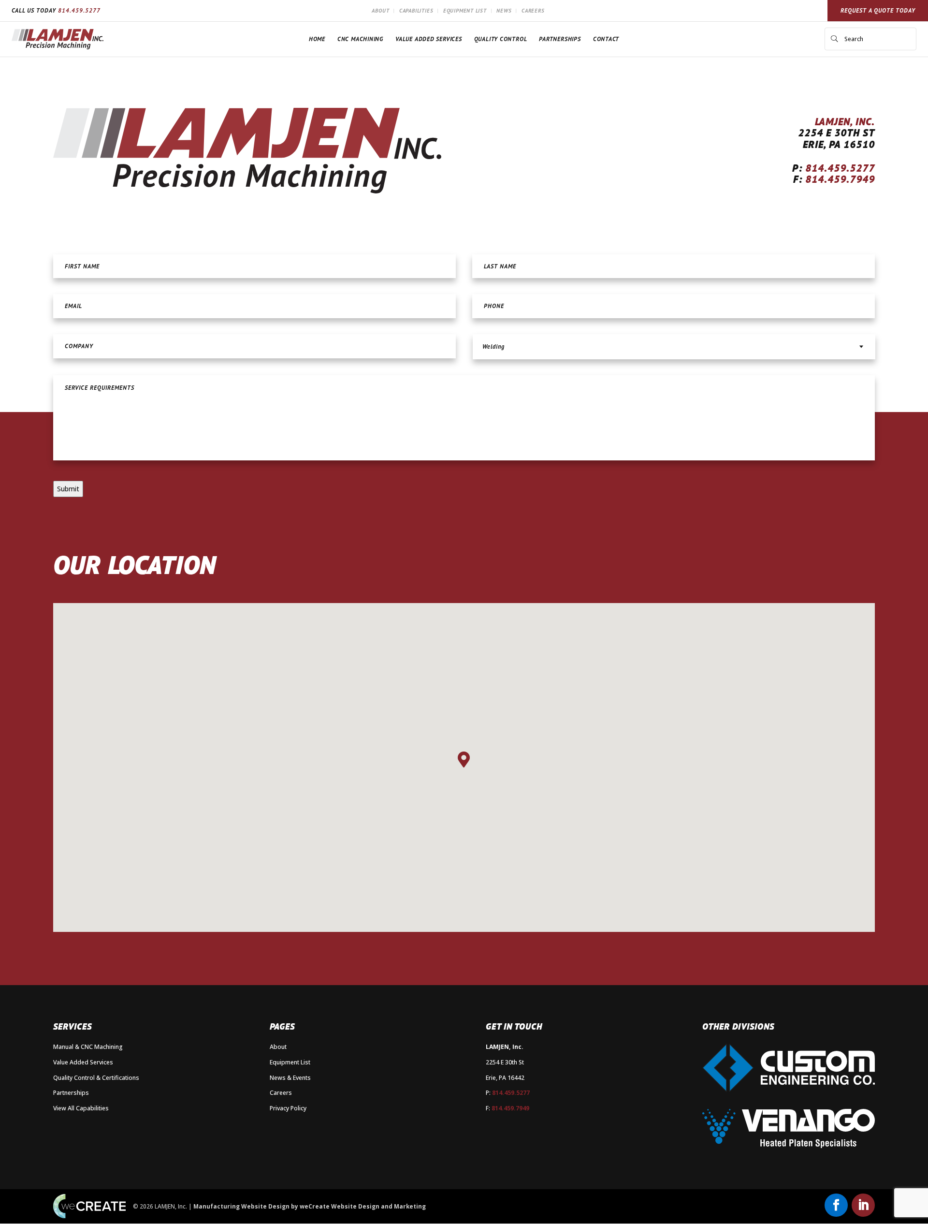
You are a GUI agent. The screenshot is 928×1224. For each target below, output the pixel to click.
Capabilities (416, 10)
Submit (68, 488)
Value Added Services (428, 39)
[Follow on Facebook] (836, 1205)
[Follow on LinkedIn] (863, 1205)
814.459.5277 (79, 10)
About (380, 10)
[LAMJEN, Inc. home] (57, 39)
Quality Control (500, 39)
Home (317, 39)
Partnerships (559, 39)
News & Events (290, 1078)
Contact (606, 39)
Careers (533, 10)
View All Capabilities (81, 1108)
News (503, 10)
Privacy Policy (288, 1108)
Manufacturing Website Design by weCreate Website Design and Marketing (309, 1206)
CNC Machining (360, 39)
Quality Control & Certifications (96, 1078)
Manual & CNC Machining (88, 1047)
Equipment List (465, 10)
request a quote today (878, 10)
